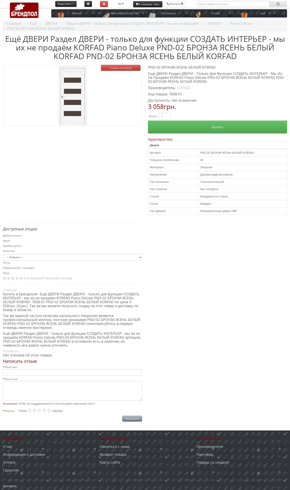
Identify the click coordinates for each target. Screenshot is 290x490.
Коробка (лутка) (12, 245)
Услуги (215, 13)
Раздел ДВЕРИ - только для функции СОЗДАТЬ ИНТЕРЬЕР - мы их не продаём (132, 23)
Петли (6, 262)
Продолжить (132, 418)
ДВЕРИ (51, 23)
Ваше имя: (11, 367)
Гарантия (11, 470)
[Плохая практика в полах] (104, 4)
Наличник (9, 251)
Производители (209, 446)
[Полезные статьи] (88, 4)
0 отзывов (32, 278)
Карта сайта (110, 462)
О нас (8, 446)
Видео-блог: (65, 4)
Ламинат (77, 13)
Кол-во (153, 116)
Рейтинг (10, 411)
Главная (14, 23)
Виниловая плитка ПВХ (124, 13)
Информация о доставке (24, 454)
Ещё (33, 23)
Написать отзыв (58, 278)
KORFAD (214, 23)
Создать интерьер (120, 68)
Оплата (9, 462)
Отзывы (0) (10, 351)
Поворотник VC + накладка (18, 268)
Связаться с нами (115, 446)
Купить (217, 127)
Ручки (6, 273)
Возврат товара (113, 454)
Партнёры (205, 454)
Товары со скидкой (212, 462)
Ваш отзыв (11, 379)
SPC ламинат (168, 13)
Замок (6, 240)
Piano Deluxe (241, 23)
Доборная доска (12, 235)
